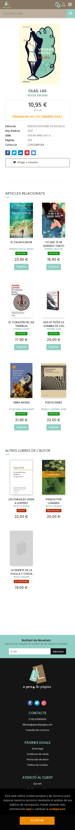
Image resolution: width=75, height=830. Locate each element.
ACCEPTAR (37, 821)
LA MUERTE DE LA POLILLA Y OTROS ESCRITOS (21, 571)
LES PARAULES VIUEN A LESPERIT (21, 501)
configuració (57, 809)
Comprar (21, 267)
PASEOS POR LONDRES (54, 501)
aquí (29, 809)
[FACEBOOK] (30, 703)
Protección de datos (37, 760)
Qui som (37, 784)
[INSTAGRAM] (44, 703)
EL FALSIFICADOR (21, 242)
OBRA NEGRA (21, 402)
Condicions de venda (37, 754)
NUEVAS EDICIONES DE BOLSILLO (46, 126)
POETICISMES (53, 402)
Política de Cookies (37, 765)
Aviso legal (37, 749)
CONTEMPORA (36, 145)
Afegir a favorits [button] (27, 162)
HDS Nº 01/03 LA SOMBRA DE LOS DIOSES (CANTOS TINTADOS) (54, 323)
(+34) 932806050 (37, 719)
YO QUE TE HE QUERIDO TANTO (53, 243)
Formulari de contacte (37, 730)
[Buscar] (71, 13)
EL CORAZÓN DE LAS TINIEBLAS (21, 323)
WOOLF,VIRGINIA (37, 95)
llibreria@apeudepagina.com (37, 725)
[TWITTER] (37, 703)
